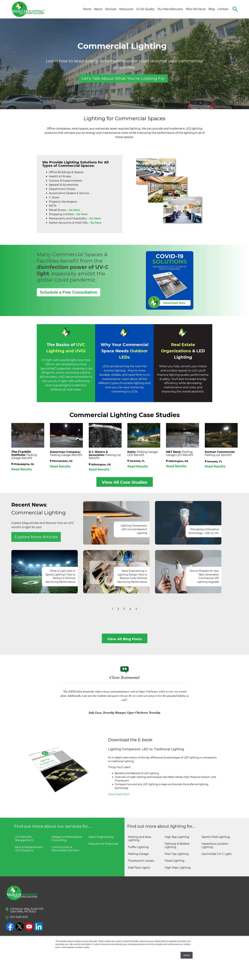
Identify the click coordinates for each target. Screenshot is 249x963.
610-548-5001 (19, 917)
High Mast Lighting (178, 867)
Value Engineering (100, 837)
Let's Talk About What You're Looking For (123, 78)
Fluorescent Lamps (141, 860)
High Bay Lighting (177, 837)
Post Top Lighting (177, 854)
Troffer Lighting (138, 847)
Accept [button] (186, 955)
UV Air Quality (145, 9)
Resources (126, 9)
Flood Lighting (174, 860)
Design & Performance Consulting (66, 838)
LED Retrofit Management (24, 838)
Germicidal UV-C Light (217, 854)
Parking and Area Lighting (139, 838)
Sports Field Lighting (216, 837)
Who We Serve (196, 9)
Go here (82, 214)
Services (110, 9)
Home (87, 9)
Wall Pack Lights (139, 867)
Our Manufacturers (170, 9)
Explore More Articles (36, 536)
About (98, 9)
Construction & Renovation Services (65, 849)
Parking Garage (138, 854)
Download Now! (119, 794)
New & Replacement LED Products (29, 849)
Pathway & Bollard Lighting (177, 845)
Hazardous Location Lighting (215, 845)
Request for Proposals (103, 843)
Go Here (95, 218)
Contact (223, 9)
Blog (212, 9)
